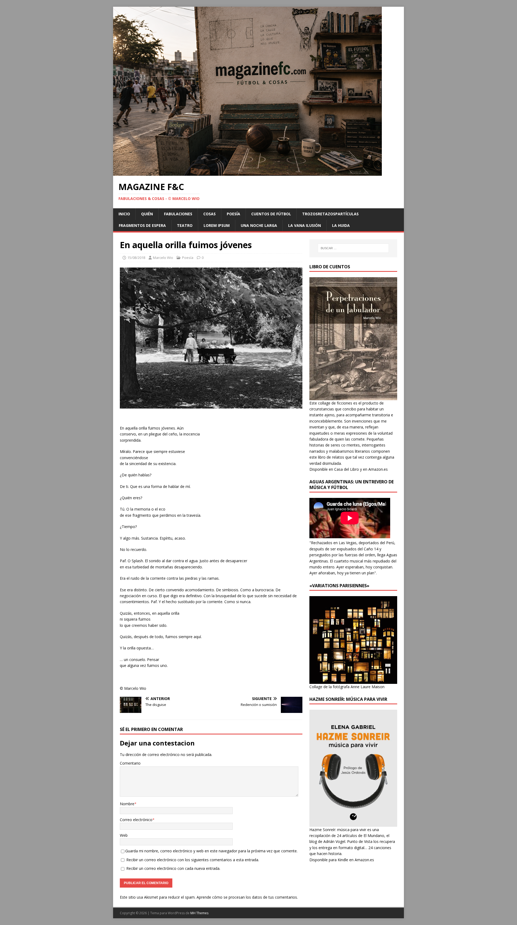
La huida (341, 225)
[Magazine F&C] (247, 172)
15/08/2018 (136, 257)
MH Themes (199, 913)
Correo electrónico (136, 819)
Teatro (185, 225)
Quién (147, 213)
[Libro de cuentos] (353, 396)
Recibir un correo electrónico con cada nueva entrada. (173, 868)
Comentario (130, 763)
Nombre (127, 803)
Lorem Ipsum (217, 225)
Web (124, 835)
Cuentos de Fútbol (271, 213)
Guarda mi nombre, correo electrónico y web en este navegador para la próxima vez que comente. (211, 850)
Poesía (233, 213)
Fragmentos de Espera (142, 225)
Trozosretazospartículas (330, 213)
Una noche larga (259, 225)
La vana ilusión (304, 225)
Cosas (209, 213)
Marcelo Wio (163, 257)
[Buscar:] (353, 248)
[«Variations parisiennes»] (353, 680)
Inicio (124, 213)
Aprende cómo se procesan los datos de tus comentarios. (247, 897)
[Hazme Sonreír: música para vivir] (353, 823)
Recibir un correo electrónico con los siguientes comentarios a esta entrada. (192, 859)
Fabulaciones (178, 213)
